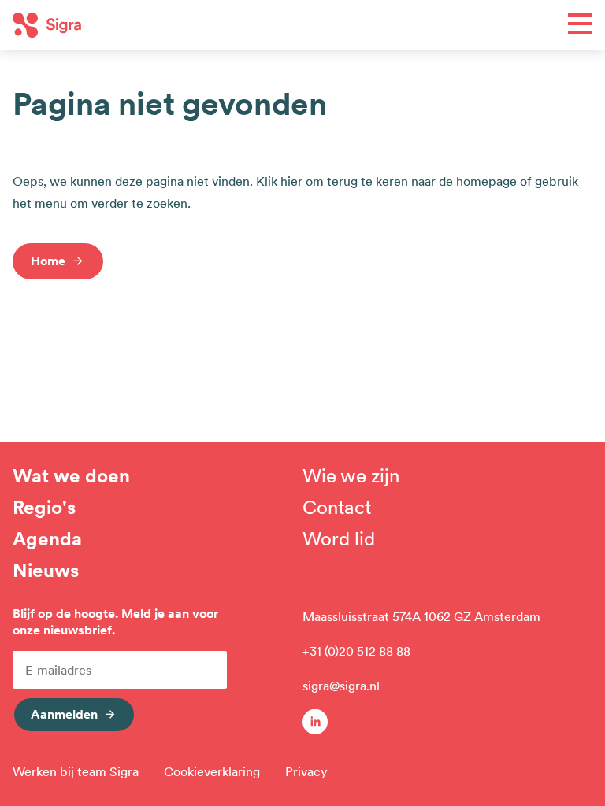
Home (48, 260)
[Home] (157, 25)
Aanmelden (64, 714)
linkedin (315, 721)
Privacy (306, 771)
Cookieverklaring (212, 771)
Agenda (47, 539)
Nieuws (46, 570)
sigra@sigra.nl (341, 685)
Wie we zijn (350, 476)
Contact (336, 507)
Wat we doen (71, 476)
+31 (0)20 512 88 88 (356, 651)
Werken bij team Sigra (76, 771)
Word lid (338, 539)
